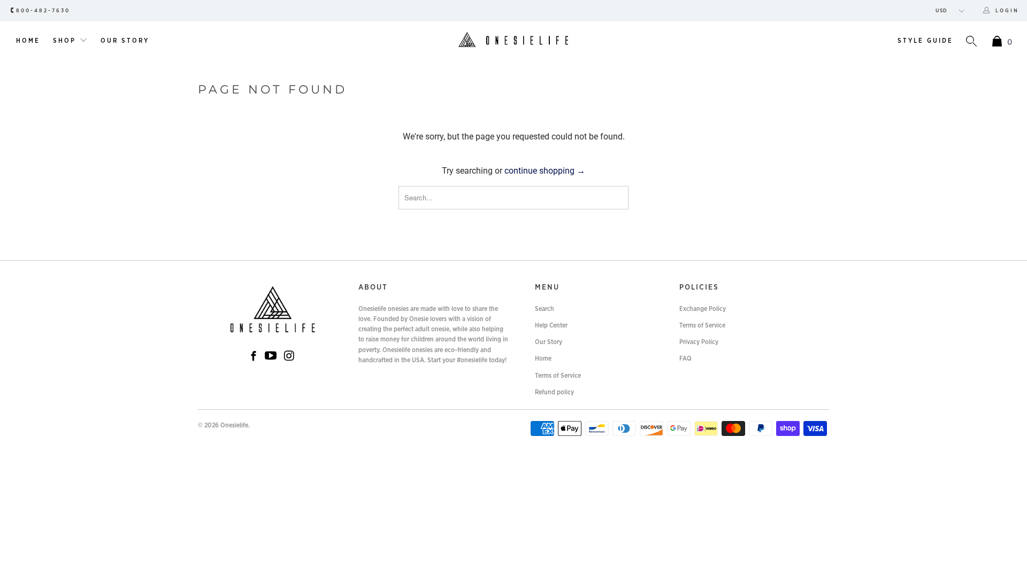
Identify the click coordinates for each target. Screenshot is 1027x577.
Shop (66, 40)
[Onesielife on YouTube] (271, 356)
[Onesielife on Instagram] (289, 356)
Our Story (125, 40)
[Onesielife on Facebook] (253, 357)
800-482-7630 (43, 10)
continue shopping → (544, 171)
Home (28, 40)
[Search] (971, 42)
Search (544, 309)
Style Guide (925, 40)
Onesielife (234, 425)
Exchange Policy (702, 309)
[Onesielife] (513, 40)
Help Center (551, 325)
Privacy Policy (698, 342)
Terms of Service (558, 375)
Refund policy (554, 392)
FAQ (685, 358)
